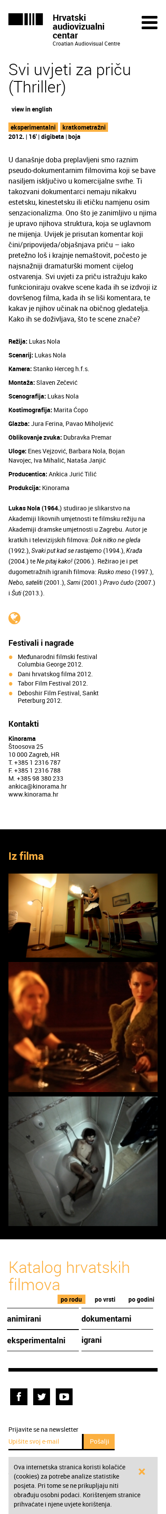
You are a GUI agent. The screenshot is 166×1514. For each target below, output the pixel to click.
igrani (91, 1339)
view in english (32, 109)
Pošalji (99, 1441)
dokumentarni (106, 1318)
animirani (24, 1318)
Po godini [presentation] (141, 1299)
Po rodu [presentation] (71, 1299)
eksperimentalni (33, 127)
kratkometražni (84, 127)
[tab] (71, 1299)
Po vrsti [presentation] (105, 1299)
